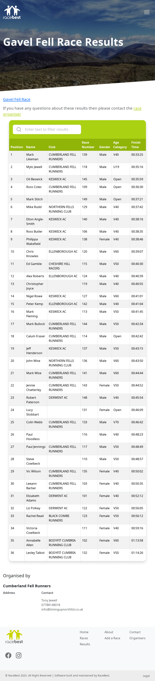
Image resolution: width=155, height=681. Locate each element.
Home (84, 632)
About (109, 632)
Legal (146, 676)
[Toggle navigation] (147, 12)
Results (85, 644)
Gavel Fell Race (16, 99)
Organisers (137, 638)
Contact (135, 632)
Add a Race (112, 638)
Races (84, 638)
